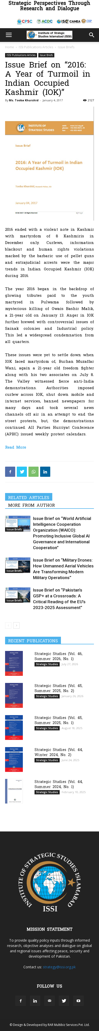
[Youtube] (78, 1001)
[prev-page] (8, 625)
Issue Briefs (66, 47)
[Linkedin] (45, 472)
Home (9, 47)
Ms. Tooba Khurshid (24, 100)
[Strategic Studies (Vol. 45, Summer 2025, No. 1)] (14, 727)
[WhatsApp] (33, 472)
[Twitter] (22, 472)
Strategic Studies (47, 664)
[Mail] (49, 1001)
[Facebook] (10, 472)
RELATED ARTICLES (28, 497)
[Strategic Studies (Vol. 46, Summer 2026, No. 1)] (14, 663)
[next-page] (16, 625)
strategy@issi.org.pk (59, 966)
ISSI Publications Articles (36, 47)
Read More (15, 447)
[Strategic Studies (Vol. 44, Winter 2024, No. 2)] (14, 759)
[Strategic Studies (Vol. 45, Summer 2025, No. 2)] (14, 695)
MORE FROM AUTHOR (31, 505)
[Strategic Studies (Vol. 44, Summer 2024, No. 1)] (14, 791)
